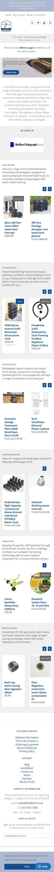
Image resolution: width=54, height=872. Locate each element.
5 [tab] (36, 157)
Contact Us (39, 14)
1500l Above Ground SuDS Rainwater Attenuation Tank (12, 332)
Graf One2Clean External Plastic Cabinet (40, 423)
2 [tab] (22, 157)
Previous (4, 145)
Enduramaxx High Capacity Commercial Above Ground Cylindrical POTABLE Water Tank (13, 512)
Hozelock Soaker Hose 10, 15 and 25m (40, 602)
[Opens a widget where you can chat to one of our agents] (42, 866)
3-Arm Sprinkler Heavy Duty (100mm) (11, 604)
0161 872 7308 (29, 807)
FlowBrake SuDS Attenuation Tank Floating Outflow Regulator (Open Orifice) (40, 335)
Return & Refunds (27, 748)
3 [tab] (27, 157)
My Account (19, 14)
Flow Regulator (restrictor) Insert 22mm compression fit (39, 691)
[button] (48, 835)
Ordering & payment (27, 744)
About (30, 14)
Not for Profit (27, 782)
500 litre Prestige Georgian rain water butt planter (40, 229)
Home (8, 14)
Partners (27, 778)
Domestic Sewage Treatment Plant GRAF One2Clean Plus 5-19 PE (11, 427)
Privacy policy (27, 751)
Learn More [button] (32, 860)
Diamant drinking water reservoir (40, 506)
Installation (27, 768)
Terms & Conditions (27, 741)
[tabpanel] (27, 145)
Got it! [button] (27, 867)
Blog (27, 764)
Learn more (11, 72)
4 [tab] (31, 157)
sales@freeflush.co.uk (30, 803)
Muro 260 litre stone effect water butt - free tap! (12, 227)
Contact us (27, 771)
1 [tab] (18, 157)
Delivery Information (27, 737)
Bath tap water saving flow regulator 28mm (13, 687)
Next (49, 145)
